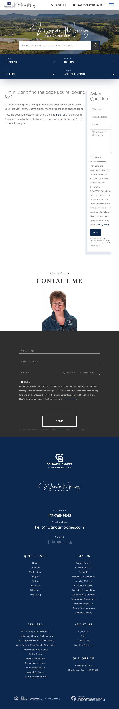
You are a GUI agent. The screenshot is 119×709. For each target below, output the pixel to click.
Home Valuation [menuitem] (35, 658)
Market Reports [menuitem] (83, 603)
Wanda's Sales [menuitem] (83, 612)
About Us (83, 631)
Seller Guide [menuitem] (36, 654)
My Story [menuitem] (35, 594)
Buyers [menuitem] (35, 576)
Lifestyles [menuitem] (35, 590)
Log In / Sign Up (83, 645)
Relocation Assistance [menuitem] (83, 599)
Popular (11, 62)
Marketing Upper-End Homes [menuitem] (35, 636)
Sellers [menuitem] (35, 581)
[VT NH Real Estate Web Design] (88, 698)
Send (96, 232)
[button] (95, 45)
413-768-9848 (60, 5)
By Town (70, 62)
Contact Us (83, 640)
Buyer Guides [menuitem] (83, 563)
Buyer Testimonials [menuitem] (83, 608)
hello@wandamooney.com (90, 5)
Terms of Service (75, 430)
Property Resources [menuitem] (83, 576)
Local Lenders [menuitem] (83, 567)
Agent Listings (75, 74)
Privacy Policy (103, 224)
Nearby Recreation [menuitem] (83, 590)
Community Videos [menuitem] (83, 594)
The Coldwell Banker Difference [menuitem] (35, 640)
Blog (83, 636)
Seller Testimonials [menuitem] (35, 676)
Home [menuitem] (35, 563)
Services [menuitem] (35, 585)
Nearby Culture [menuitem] (84, 581)
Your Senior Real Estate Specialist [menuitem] (35, 645)
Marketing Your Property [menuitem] (35, 631)
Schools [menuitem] (83, 572)
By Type (10, 74)
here (58, 114)
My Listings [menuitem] (35, 572)
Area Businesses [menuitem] (83, 585)
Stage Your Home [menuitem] (35, 663)
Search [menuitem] (35, 567)
